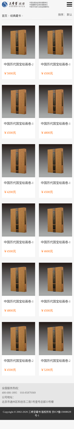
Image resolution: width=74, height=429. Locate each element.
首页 (4, 15)
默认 (69, 14)
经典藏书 (15, 15)
